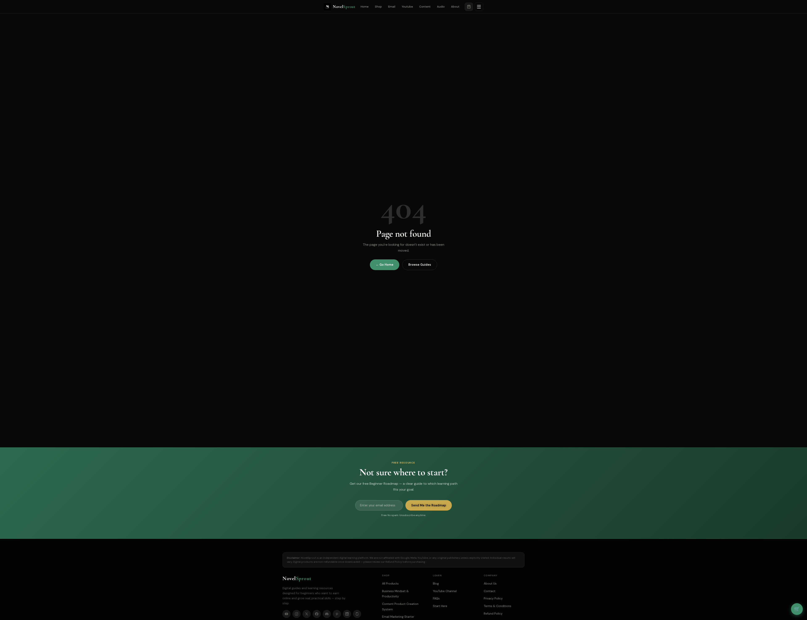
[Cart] (469, 7)
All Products (390, 583)
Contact (489, 591)
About (455, 6)
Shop (378, 6)
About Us (490, 583)
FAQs (436, 598)
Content (425, 6)
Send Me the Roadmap (428, 505)
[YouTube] (286, 614)
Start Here (440, 606)
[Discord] (327, 614)
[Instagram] (297, 614)
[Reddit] (357, 614)
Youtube (407, 6)
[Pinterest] (337, 614)
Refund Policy (393, 562)
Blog (436, 583)
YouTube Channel (445, 591)
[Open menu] (479, 7)
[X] (307, 614)
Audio (441, 6)
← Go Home (384, 265)
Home (365, 6)
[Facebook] (317, 614)
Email (391, 6)
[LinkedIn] (347, 614)
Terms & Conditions (497, 606)
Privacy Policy (493, 598)
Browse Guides (419, 265)
